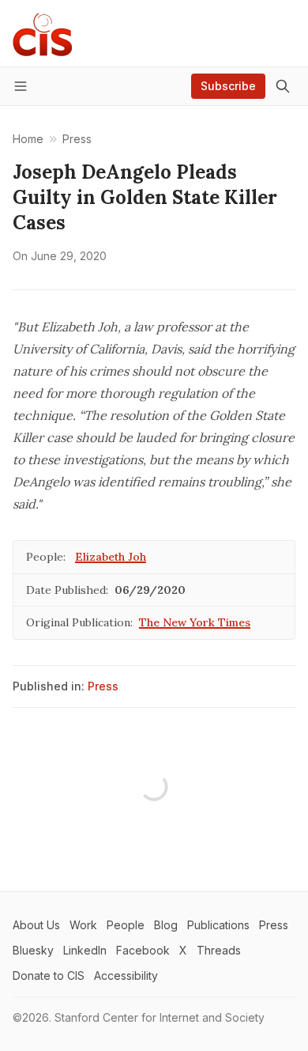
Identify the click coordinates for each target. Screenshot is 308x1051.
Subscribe (228, 86)
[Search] (282, 86)
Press (103, 686)
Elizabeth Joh (110, 557)
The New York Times (194, 622)
